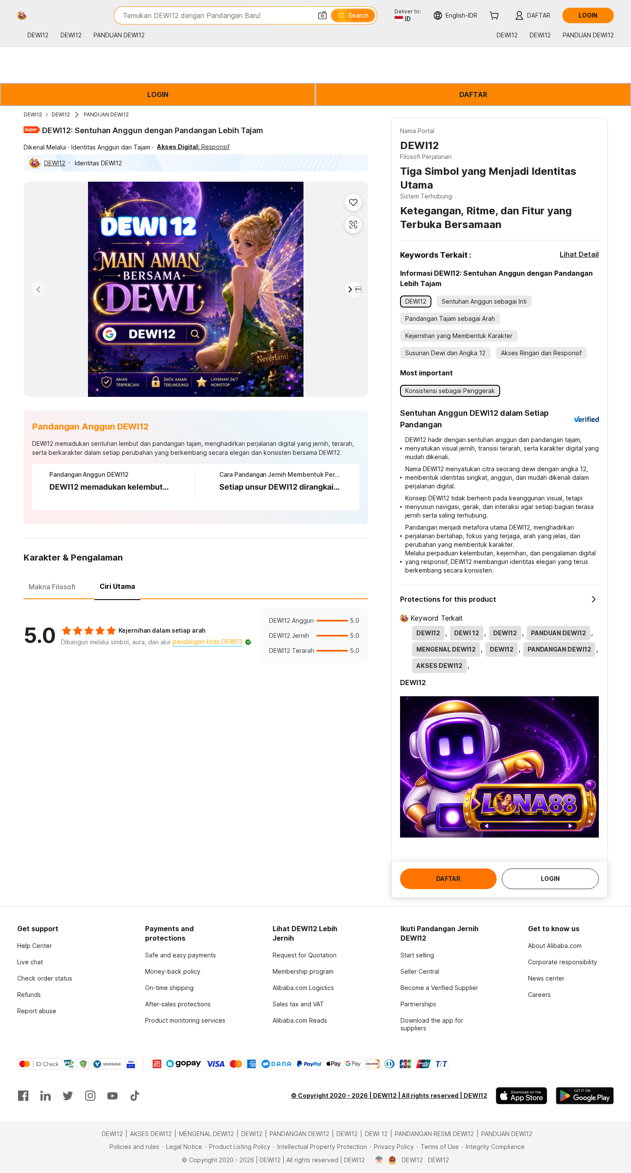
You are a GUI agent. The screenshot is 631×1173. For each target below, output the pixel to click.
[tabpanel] (196, 636)
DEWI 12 (376, 1133)
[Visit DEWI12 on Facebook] (23, 1096)
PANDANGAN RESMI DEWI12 (434, 1133)
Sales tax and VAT (298, 1004)
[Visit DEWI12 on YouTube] (112, 1096)
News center (546, 978)
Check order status (44, 978)
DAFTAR (473, 94)
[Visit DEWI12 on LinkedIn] (45, 1096)
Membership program (303, 971)
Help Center (34, 945)
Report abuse (36, 1011)
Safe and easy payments (180, 955)
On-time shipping (169, 987)
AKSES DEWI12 (151, 1133)
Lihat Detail (579, 254)
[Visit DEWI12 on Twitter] (68, 1096)
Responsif (193, 146)
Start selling (417, 955)
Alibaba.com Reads (300, 1020)
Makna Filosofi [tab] (52, 586)
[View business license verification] (379, 1160)
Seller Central (419, 971)
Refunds (29, 994)
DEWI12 (33, 114)
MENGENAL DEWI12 (206, 1133)
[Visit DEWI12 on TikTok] (135, 1096)
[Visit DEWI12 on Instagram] (90, 1096)
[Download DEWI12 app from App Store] (521, 1095)
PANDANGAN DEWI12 (299, 1133)
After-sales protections (178, 1004)
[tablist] (196, 585)
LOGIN (157, 94)
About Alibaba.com (555, 945)
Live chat (30, 962)
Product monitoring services (185, 1020)
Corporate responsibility (562, 962)
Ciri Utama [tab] (117, 586)
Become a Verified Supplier (439, 987)
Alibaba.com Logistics (303, 987)
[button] (322, 15)
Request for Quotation (305, 955)
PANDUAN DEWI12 (106, 114)
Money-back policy (172, 971)
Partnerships (418, 1004)
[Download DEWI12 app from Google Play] (585, 1095)
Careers (539, 994)
